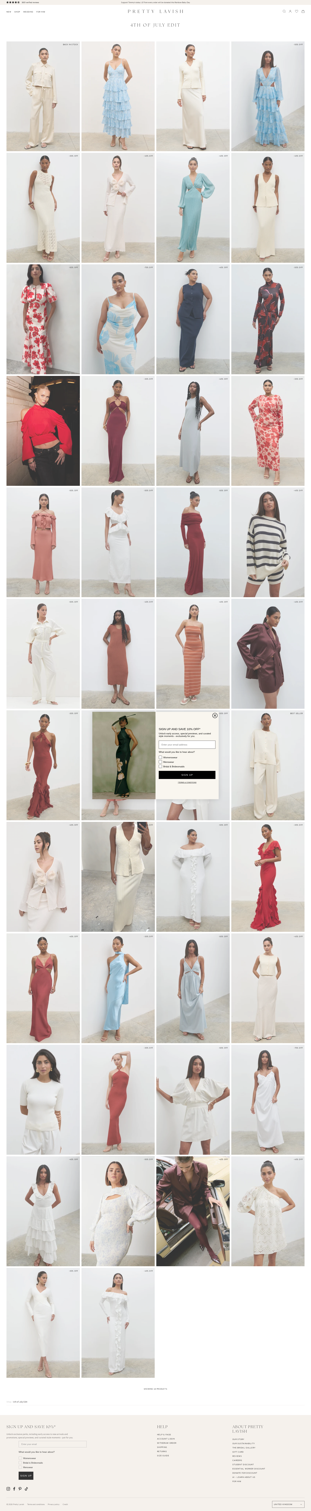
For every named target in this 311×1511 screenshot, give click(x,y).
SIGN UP (187, 775)
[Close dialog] (215, 715)
